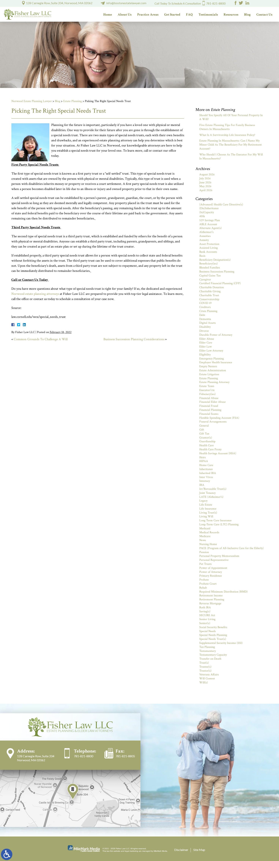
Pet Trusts (205, 564)
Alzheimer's (206, 232)
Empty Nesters (208, 366)
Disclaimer (181, 850)
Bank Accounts (208, 252)
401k (202, 216)
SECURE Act (207, 615)
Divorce (204, 331)
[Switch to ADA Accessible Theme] (6, 854)
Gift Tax (204, 434)
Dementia (205, 319)
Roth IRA (205, 607)
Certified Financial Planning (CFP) (220, 283)
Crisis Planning (208, 311)
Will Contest (207, 679)
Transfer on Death (210, 659)
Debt (202, 315)
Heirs (202, 457)
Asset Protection (209, 244)
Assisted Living (208, 248)
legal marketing (131, 851)
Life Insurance (207, 509)
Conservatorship (209, 299)
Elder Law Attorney (211, 351)
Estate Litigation (209, 374)
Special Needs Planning (213, 635)
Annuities (205, 236)
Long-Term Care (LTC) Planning (219, 524)
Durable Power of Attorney (215, 335)
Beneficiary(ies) (208, 264)
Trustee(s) (205, 667)
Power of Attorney (210, 572)
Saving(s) (204, 611)
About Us (125, 14)
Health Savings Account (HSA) (217, 453)
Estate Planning (72, 101)
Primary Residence (210, 576)
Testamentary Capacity (213, 655)
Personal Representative (214, 560)
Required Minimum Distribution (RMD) (223, 592)
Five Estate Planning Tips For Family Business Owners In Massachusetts (227, 127)
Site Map (199, 850)
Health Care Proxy (210, 449)
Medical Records (209, 532)
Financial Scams (208, 414)
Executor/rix (206, 390)
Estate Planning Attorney (214, 382)
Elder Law (205, 347)
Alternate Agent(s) (210, 228)
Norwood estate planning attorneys (35, 294)
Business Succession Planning (216, 272)
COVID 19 (205, 303)
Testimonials (208, 14)
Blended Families (209, 268)
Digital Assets (207, 323)
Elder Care (205, 343)
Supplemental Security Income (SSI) (221, 643)
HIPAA (203, 461)
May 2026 (205, 186)
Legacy (203, 501)
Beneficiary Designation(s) (215, 260)
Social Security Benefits (213, 627)
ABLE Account (208, 224)
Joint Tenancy (207, 493)
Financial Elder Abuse (212, 402)
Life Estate (205, 505)
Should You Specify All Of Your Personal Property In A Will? (231, 117)
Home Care (206, 465)
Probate (204, 580)
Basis (202, 256)
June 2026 (205, 182)
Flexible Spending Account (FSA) (219, 418)
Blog (247, 14)
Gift (201, 430)
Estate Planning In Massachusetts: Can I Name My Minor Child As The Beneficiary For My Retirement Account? (230, 145)
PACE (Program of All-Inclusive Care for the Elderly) (231, 548)
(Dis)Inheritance (209, 208)
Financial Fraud (208, 406)
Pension (204, 552)
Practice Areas (147, 14)
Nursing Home (208, 544)
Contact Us (264, 14)
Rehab (203, 588)
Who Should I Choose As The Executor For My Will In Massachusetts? (231, 157)
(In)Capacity (206, 212)
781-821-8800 (215, 3)
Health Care (206, 445)
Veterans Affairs (209, 675)
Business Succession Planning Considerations (133, 339)
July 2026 (205, 178)
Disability (205, 327)
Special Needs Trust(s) (212, 639)
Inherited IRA (207, 473)
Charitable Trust (209, 295)
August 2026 (207, 174)
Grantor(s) (205, 438)
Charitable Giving (210, 291)
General (204, 426)
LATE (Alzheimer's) (211, 497)
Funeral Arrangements (213, 422)
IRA (201, 485)
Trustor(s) (205, 671)
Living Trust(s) (208, 513)
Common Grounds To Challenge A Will (41, 339)
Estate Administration (212, 370)
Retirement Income (211, 595)
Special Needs (207, 631)
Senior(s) (204, 623)
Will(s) (203, 683)
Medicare (204, 536)
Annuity (204, 240)
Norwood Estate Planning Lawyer (31, 101)
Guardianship (207, 441)
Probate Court (208, 584)
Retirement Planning (211, 599)
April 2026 (205, 190)
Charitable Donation (211, 287)
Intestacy (204, 481)
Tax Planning (207, 647)
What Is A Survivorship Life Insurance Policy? (227, 135)
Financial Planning (210, 410)
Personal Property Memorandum (219, 556)
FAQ (189, 14)
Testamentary (207, 651)
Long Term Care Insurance (215, 520)
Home (107, 14)
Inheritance (206, 469)
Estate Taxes (206, 386)
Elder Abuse (206, 339)
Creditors (205, 307)
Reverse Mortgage (210, 603)
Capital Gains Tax (210, 276)
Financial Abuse (208, 398)
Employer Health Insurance (215, 362)
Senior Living (207, 619)
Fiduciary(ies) (207, 394)
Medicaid (204, 528)
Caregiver (205, 280)
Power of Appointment (213, 568)
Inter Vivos (206, 477)
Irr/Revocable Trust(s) (212, 489)
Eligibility (205, 355)
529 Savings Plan (209, 220)
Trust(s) (204, 663)
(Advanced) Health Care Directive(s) (221, 205)
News (202, 540)
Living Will (206, 516)
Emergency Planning (211, 359)
